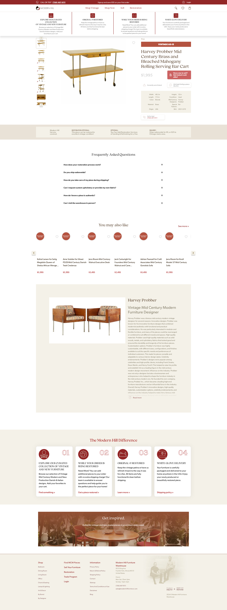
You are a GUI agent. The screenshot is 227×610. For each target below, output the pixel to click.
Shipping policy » (165, 492)
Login (189, 2)
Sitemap (92, 583)
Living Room (42, 575)
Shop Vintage (92, 7)
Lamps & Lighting (44, 586)
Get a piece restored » (88, 492)
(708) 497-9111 (121, 586)
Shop (143, 39)
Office (40, 579)
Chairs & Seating (43, 583)
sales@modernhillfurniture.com (126, 589)
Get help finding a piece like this (181, 85)
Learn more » (124, 492)
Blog (91, 594)
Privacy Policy (94, 567)
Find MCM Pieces (72, 562)
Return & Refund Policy (97, 571)
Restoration (136, 7)
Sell (122, 7)
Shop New (110, 7)
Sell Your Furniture (72, 567)
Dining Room (42, 571)
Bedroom (41, 567)
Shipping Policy (95, 575)
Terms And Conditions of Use (99, 586)
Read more (137, 397)
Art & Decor (42, 590)
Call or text (52, 2)
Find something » (47, 492)
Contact (92, 579)
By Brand (41, 594)
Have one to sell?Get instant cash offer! (180, 75)
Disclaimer (93, 590)
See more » (183, 226)
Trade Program (70, 576)
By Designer (42, 598)
